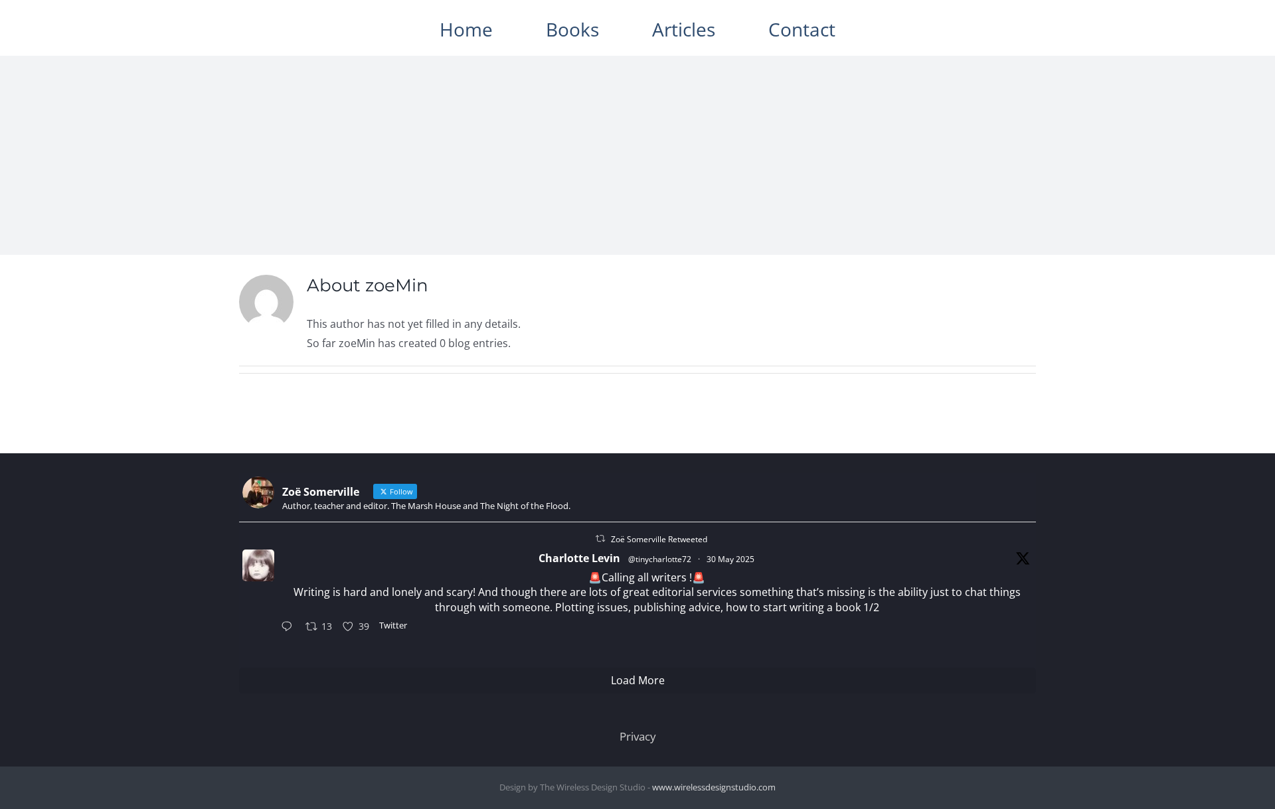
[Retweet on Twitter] (600, 539)
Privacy (638, 736)
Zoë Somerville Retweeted (659, 539)
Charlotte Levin (579, 558)
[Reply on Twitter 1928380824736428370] (290, 627)
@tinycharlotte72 (659, 559)
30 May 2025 (730, 559)
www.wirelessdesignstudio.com (714, 787)
